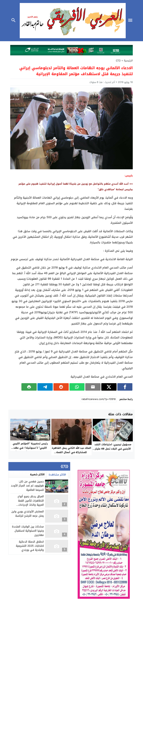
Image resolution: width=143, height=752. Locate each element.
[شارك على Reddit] (61, 387)
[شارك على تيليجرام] (45, 387)
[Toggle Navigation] (131, 20)
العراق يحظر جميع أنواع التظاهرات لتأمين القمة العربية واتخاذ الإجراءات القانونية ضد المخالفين (31, 502)
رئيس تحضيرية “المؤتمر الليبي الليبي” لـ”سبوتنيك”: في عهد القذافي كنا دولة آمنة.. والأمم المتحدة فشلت (30, 450)
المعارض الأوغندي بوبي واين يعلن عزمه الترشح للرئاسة (27, 513)
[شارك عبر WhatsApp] (77, 387)
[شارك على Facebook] (125, 387)
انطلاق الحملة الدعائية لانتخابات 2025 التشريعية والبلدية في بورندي (30, 546)
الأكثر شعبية (37, 474)
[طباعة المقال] (29, 387)
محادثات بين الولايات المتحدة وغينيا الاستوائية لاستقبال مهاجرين (28, 531)
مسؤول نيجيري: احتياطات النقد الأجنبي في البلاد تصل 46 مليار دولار (112, 448)
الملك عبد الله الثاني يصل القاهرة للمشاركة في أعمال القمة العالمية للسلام (71, 452)
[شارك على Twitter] (109, 387)
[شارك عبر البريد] (93, 387)
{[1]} (118, 60)
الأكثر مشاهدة (57, 474)
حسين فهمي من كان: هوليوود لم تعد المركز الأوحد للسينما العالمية (27, 485)
